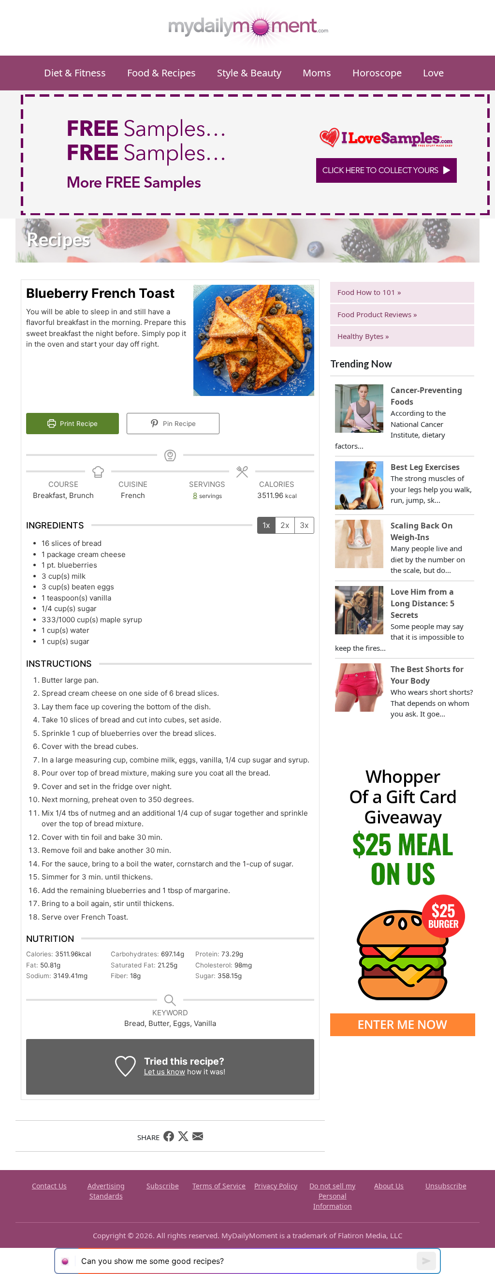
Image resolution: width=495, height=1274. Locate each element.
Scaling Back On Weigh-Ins (422, 531)
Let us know (164, 1071)
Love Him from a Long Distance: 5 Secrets (422, 603)
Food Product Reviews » (377, 314)
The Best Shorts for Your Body (427, 675)
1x (266, 525)
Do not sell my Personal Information (332, 1196)
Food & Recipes (161, 72)
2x (285, 525)
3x (304, 525)
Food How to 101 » (369, 292)
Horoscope (377, 72)
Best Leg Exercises (425, 467)
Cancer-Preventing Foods (426, 396)
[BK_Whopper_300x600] (402, 890)
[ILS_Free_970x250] (255, 154)
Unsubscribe (445, 1185)
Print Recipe (78, 423)
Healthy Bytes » (363, 336)
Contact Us (49, 1185)
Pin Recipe (178, 423)
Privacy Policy (275, 1185)
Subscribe (162, 1185)
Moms (317, 72)
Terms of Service (219, 1185)
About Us (389, 1185)
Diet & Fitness (75, 72)
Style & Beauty (249, 72)
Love (433, 72)
